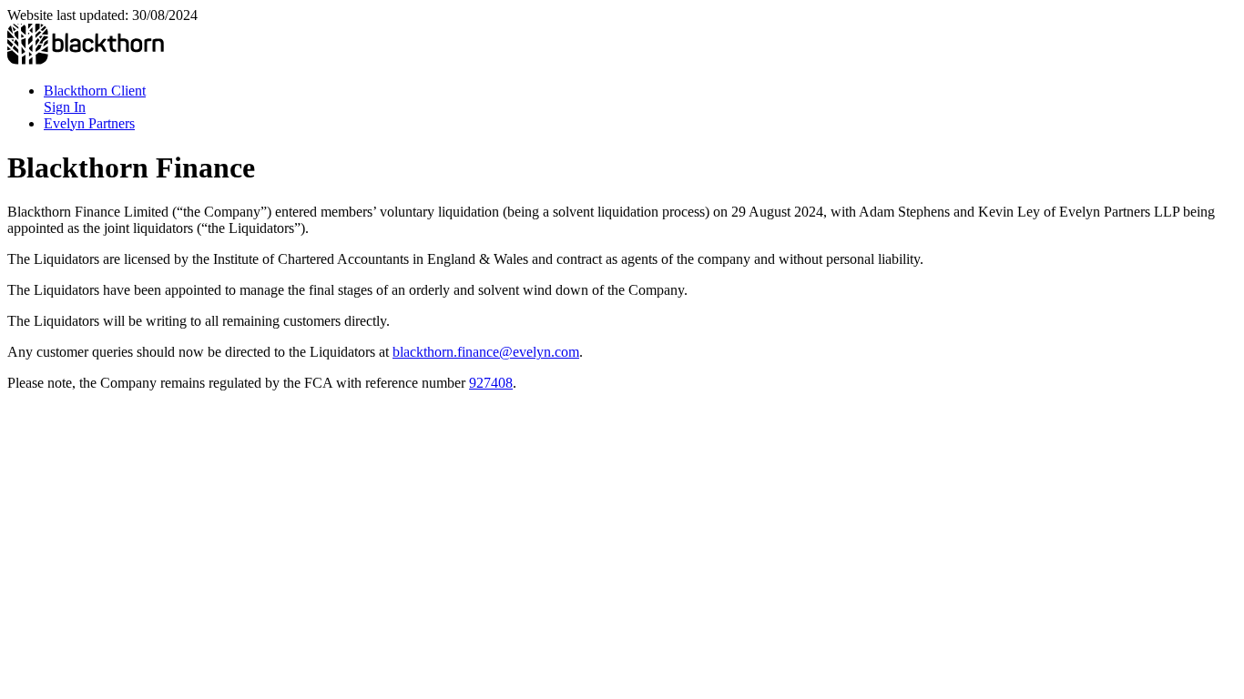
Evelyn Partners (89, 123)
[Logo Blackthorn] (85, 59)
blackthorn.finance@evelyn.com (486, 352)
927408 (491, 382)
